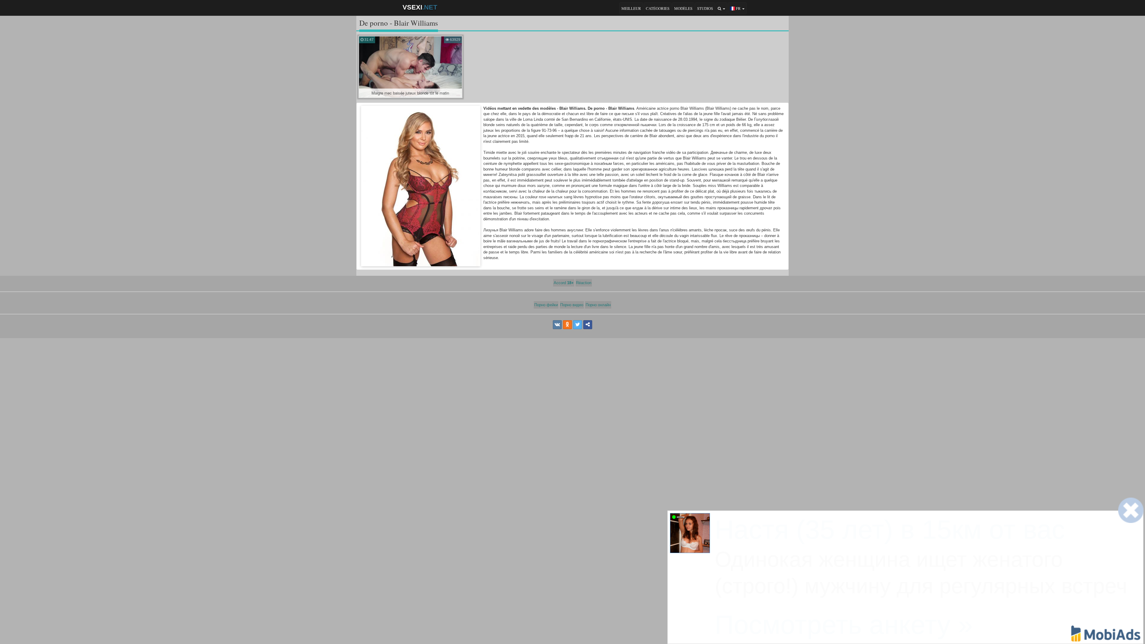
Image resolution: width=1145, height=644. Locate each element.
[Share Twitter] (577, 324)
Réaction (583, 283)
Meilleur (631, 8)
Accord (564, 283)
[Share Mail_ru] (587, 324)
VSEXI (420, 7)
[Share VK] (557, 324)
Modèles (683, 8)
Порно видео (571, 305)
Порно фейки (546, 305)
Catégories (657, 8)
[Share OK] (567, 324)
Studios (705, 8)
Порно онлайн (598, 305)
